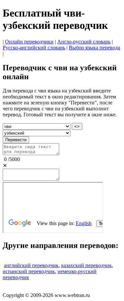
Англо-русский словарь (83, 41)
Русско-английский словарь (34, 47)
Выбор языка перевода (94, 47)
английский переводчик (31, 265)
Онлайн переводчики (29, 41)
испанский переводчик (29, 271)
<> (77, 126)
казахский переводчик (86, 265)
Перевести (15, 139)
